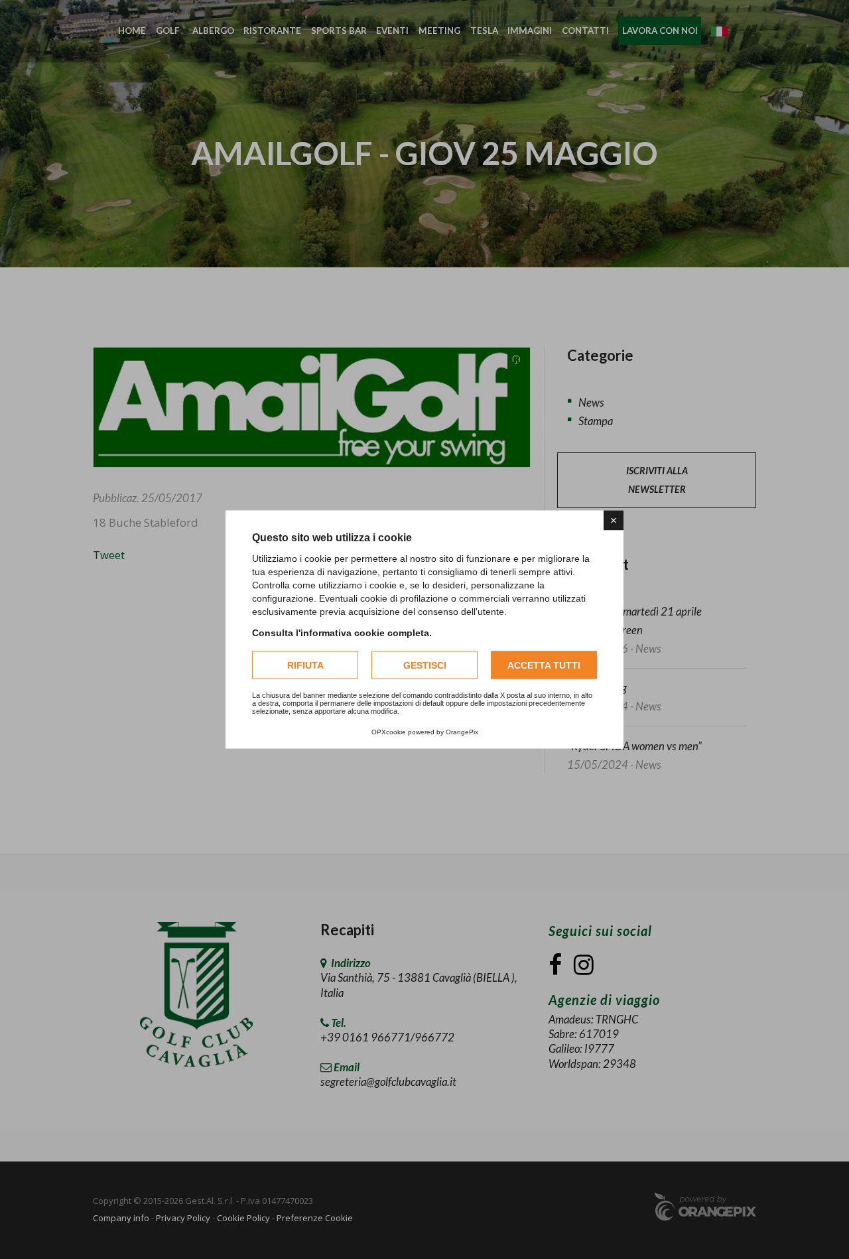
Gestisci (424, 665)
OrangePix (462, 732)
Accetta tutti (543, 665)
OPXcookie (388, 732)
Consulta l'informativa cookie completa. (342, 633)
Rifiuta (305, 665)
